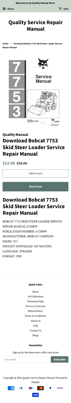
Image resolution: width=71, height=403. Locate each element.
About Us (35, 320)
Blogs (35, 335)
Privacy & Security (35, 306)
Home (5, 43)
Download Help (35, 301)
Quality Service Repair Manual (35, 25)
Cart (65, 9)
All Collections (35, 296)
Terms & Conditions (35, 315)
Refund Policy (35, 311)
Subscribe (59, 359)
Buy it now (35, 186)
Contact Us (35, 330)
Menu (10, 8)
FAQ (35, 325)
